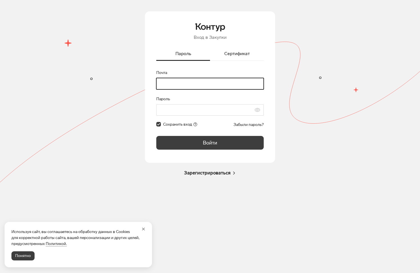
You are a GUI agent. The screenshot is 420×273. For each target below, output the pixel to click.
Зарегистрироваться (207, 173)
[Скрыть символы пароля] (257, 110)
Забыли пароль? (248, 124)
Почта (161, 72)
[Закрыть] (143, 229)
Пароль (163, 99)
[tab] (183, 54)
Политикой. (56, 243)
